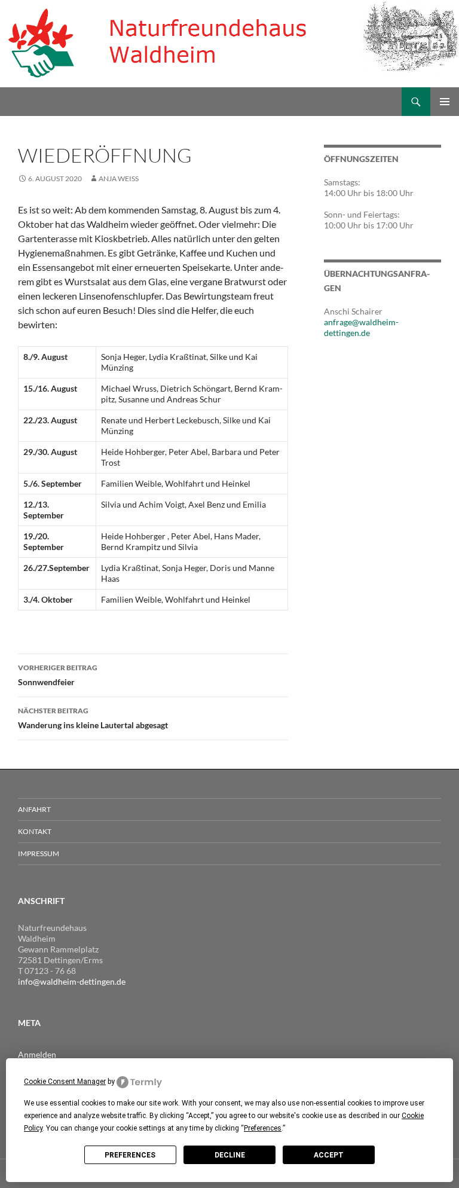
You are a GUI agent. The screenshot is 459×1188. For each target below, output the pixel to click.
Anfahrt (34, 809)
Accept (329, 1155)
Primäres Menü (444, 101)
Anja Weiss (119, 178)
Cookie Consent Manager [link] (65, 1081)
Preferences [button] (262, 1128)
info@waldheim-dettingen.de (72, 981)
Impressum (38, 853)
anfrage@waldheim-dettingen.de (361, 327)
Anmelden (37, 1054)
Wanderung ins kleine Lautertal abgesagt (93, 718)
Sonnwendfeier (57, 675)
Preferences (130, 1155)
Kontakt (34, 831)
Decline (230, 1155)
